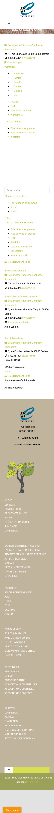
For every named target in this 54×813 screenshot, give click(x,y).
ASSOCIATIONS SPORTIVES (19, 688)
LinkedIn (17, 90)
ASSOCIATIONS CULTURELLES (20, 684)
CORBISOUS (10, 588)
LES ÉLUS (9, 504)
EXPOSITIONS (12, 671)
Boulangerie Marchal (15, 270)
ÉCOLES (8, 601)
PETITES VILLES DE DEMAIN (19, 738)
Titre (12, 237)
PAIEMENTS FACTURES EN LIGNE (22, 550)
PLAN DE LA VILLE (14, 655)
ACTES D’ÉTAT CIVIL (15, 558)
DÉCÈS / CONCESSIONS (17, 567)
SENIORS (9, 614)
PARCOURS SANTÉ (14, 680)
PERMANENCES (12, 629)
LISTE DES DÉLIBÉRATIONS (19, 730)
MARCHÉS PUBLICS (15, 734)
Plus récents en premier (22, 128)
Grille (19, 261)
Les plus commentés (21, 246)
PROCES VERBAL (13, 725)
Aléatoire (15, 137)
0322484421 (28, 58)
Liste (10, 261)
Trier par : (12, 121)
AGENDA (9, 716)
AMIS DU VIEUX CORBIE (17, 637)
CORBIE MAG (11, 530)
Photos (14, 102)
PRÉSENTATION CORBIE (17, 522)
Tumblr (17, 86)
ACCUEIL (9, 500)
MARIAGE (9, 563)
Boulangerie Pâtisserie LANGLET (21, 296)
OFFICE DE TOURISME (16, 646)
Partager (11, 66)
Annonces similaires (21, 110)
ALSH (7, 596)
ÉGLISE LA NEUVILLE (15, 642)
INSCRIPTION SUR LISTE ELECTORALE (25, 554)
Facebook (18, 73)
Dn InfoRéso (31, 782)
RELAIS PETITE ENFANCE (18, 592)
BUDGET (9, 517)
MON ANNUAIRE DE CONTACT (20, 650)
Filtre (7, 218)
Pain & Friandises (13, 338)
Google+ (17, 82)
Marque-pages (14, 62)
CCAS (7, 605)
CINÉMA (8, 675)
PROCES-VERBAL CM (15, 513)
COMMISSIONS (12, 509)
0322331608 (28, 355)
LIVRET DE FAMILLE (15, 571)
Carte (13, 106)
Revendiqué (16, 251)
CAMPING (9, 609)
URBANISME (11, 576)
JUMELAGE (10, 526)
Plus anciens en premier (23, 132)
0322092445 (28, 287)
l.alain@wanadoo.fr (18, 322)
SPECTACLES (11, 667)
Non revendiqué (18, 255)
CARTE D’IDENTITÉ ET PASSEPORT (23, 545)
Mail (15, 95)
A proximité (16, 114)
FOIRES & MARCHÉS (15, 633)
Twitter (17, 78)
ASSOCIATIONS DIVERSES (18, 693)
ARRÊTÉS (9, 708)
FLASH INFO (11, 721)
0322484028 (28, 318)
